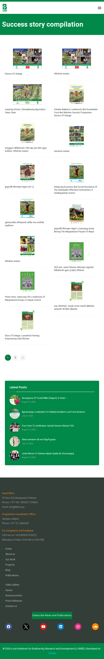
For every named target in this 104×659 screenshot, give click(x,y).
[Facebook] (8, 626)
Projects (10, 564)
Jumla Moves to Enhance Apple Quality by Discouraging (48, 453)
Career (8, 590)
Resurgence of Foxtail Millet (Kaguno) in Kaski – (44, 398)
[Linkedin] (60, 626)
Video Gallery (12, 584)
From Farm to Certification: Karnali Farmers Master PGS (48, 425)
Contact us (11, 606)
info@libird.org (16, 507)
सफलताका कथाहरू (61, 151)
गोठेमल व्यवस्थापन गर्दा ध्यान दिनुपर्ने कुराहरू (39, 439)
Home (8, 548)
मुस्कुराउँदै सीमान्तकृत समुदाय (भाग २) (19, 187)
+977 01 (19, 523)
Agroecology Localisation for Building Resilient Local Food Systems (53, 412)
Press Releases (13, 600)
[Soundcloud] (95, 626)
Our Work (10, 559)
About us (10, 554)
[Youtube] (43, 626)
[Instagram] (78, 626)
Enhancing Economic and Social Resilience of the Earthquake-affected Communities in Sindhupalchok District (75, 190)
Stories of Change (13, 73)
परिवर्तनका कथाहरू (61, 73)
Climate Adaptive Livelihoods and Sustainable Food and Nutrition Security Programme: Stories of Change (76, 112)
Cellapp (52, 653)
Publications (12, 575)
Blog (7, 570)
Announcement (13, 595)
